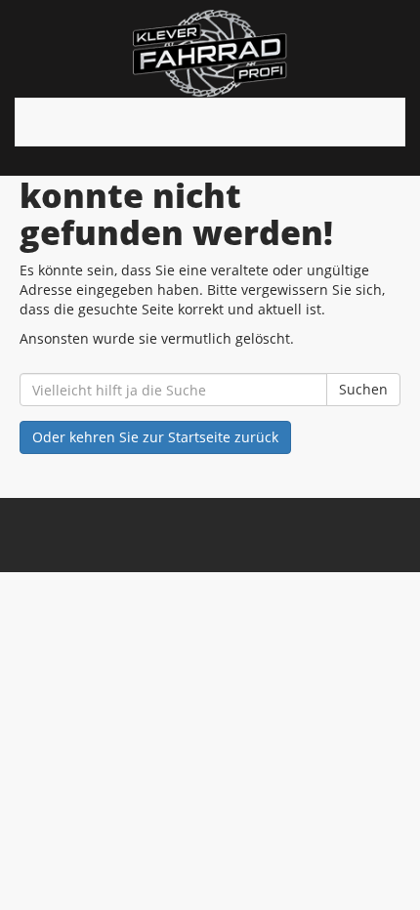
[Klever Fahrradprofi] (210, 54)
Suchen (363, 389)
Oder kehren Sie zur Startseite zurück (155, 437)
